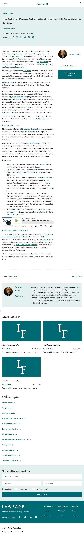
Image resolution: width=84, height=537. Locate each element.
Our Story (75, 511)
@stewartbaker (45, 239)
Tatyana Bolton (42, 62)
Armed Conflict (8, 402)
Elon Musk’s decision (44, 178)
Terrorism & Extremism (11, 461)
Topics (46, 511)
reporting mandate (15, 54)
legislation (27, 71)
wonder (47, 185)
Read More (19, 296)
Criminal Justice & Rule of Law (13, 418)
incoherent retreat (20, 196)
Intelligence (7, 445)
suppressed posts (18, 97)
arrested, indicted (38, 119)
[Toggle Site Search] (81, 3)
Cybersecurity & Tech (10, 424)
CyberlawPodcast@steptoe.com (25, 245)
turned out (12, 116)
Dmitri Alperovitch (19, 59)
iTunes (40, 234)
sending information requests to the (29, 172)
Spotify (4, 237)
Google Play (48, 234)
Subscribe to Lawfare (70, 74)
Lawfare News (8, 13)
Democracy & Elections (10, 429)
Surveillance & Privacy (10, 455)
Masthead (75, 516)
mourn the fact (16, 209)
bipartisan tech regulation (30, 129)
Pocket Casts (13, 237)
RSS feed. (26, 237)
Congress (6, 408)
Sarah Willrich (7, 349)
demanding (6, 112)
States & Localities (9, 450)
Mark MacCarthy (8, 82)
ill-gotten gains (7, 125)
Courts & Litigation (9, 413)
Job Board (61, 511)
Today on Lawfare (23, 489)
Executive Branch (9, 434)
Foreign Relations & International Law (16, 439)
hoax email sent (33, 143)
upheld (42, 82)
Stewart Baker (9, 29)
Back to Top (76, 276)
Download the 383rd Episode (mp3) (15, 230)
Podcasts (47, 516)
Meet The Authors (68, 66)
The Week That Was (10, 345)
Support (61, 516)
